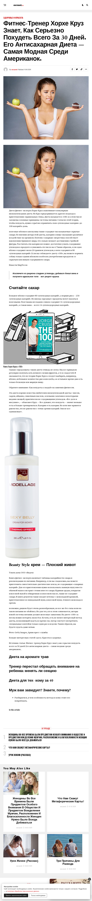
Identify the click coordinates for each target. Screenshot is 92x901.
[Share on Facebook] (72, 69)
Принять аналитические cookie (16, 895)
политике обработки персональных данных (23, 891)
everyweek (14, 69)
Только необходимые (38, 895)
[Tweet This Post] (77, 69)
